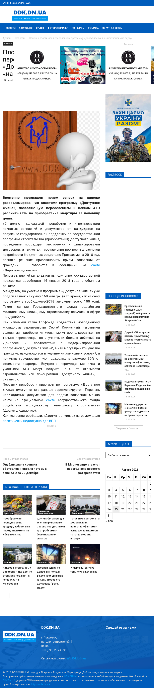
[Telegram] (128, 3)
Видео (40, 28)
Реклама (93, 28)
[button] (146, 28)
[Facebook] (122, 3)
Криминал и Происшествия (45, 512)
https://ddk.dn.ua (40, 684)
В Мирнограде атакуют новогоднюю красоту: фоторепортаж (82, 469)
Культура (8, 513)
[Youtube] (148, 3)
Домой (7, 38)
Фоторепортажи (58, 28)
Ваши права (78, 513)
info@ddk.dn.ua (76, 658)
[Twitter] (135, 3)
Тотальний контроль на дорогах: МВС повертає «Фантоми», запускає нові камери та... (137, 362)
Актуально (25, 28)
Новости (10, 28)
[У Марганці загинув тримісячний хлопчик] (85, 554)
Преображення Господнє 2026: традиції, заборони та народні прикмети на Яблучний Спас (16, 526)
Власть (7, 562)
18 (116, 502)
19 (123, 502)
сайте (95, 265)
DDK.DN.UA (70, 676)
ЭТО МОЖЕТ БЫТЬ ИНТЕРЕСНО (26, 486)
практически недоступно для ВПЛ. (30, 421)
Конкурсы (78, 28)
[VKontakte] (142, 3)
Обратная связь (112, 28)
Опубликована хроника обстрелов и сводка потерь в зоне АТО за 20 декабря (25, 469)
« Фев (109, 521)
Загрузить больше (127, 428)
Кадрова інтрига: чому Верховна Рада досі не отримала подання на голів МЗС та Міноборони (17, 575)
